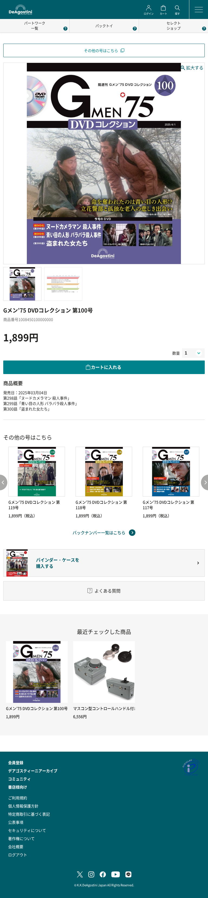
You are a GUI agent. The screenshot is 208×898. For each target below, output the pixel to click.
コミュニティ (19, 778)
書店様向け (17, 787)
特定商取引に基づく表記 (29, 814)
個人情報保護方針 (23, 806)
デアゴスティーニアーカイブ (32, 770)
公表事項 (15, 822)
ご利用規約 (17, 797)
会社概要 (15, 846)
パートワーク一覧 (34, 25)
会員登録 (15, 762)
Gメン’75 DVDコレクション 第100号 (37, 708)
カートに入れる (106, 367)
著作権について (21, 838)
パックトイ (104, 25)
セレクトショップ (174, 25)
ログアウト (17, 854)
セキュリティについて (27, 830)
